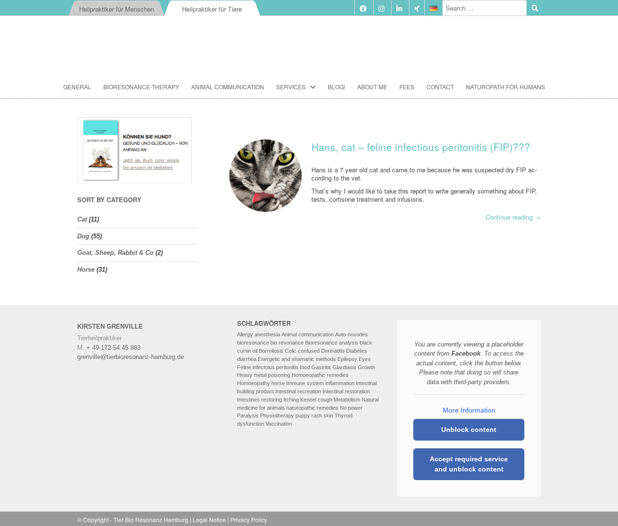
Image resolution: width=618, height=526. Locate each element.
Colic (290, 351)
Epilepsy (347, 359)
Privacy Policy (248, 519)
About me (372, 87)
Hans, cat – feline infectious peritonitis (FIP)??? (420, 146)
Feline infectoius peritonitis (267, 367)
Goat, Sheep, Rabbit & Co (115, 252)
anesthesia (267, 334)
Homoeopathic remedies (320, 375)
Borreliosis (271, 351)
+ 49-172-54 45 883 (113, 347)
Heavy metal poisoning (263, 375)
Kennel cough (316, 399)
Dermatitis (333, 351)
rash (316, 415)
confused (309, 351)
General (77, 87)
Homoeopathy (253, 383)
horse (278, 383)
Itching (291, 399)
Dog (83, 236)
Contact (440, 87)
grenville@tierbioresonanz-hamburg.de (130, 356)
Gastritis (321, 367)
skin (328, 415)
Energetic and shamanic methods (297, 359)
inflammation (339, 383)
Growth (366, 367)
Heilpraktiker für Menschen (116, 9)
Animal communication (227, 87)
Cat (82, 219)
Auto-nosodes (351, 334)
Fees (406, 87)
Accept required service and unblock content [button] (469, 464)
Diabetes (356, 351)
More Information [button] (469, 410)
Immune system (305, 383)
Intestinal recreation (298, 391)
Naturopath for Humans (505, 87)
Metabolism (347, 399)
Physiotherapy (277, 415)
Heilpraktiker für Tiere (212, 9)
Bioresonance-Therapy (141, 87)
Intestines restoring (259, 399)
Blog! (336, 87)
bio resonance (287, 343)
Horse (86, 269)
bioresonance (253, 343)
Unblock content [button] (468, 429)
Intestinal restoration (346, 391)
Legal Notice (209, 519)
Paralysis (248, 415)
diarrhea (246, 359)
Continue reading (513, 217)
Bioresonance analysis (331, 343)
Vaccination (279, 424)
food (305, 367)
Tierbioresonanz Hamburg (309, 41)
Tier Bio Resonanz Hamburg (150, 519)
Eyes (365, 359)
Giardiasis (344, 367)
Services (291, 87)
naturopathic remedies (312, 408)
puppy (302, 415)
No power (351, 408)
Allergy (245, 334)
